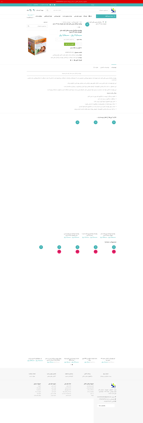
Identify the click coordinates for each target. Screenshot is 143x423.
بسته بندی (79, 39)
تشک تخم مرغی (68, 388)
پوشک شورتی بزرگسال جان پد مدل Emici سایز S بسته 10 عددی (53, 359)
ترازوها (92, 395)
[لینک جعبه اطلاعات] (105, 374)
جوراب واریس (53, 395)
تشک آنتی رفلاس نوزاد (67, 391)
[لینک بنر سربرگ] (71, 1)
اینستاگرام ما (30, 17)
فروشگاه (92, 5)
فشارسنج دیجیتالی (90, 388)
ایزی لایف (75, 57)
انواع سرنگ (39, 388)
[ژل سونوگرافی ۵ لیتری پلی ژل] (35, 301)
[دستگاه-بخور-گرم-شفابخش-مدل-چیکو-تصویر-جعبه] (37, 45)
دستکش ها (39, 389)
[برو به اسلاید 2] (70, 364)
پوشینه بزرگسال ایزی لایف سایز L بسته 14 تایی (89, 234)
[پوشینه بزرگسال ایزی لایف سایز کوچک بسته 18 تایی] (108, 176)
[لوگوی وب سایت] (113, 10)
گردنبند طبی (53, 386)
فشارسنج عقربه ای (90, 386)
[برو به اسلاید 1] (72, 364)
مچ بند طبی (54, 388)
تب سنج (92, 393)
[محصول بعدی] (77, 27)
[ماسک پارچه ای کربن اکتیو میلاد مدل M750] (71, 301)
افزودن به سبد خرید (70, 44)
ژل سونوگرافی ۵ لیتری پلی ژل (35, 358)
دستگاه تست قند (90, 389)
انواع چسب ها (38, 391)
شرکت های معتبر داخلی (65, 55)
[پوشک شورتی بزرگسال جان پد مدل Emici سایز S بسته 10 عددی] (53, 301)
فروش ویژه (30, 15)
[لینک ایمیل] (54, 5)
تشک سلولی (68, 386)
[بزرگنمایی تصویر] (103, 22)
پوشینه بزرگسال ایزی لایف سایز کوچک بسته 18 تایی (108, 234)
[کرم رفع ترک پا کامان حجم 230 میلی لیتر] (108, 301)
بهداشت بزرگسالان (68, 57)
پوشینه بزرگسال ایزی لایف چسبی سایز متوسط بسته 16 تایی (71, 234)
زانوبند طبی (54, 389)
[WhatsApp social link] (52, 5)
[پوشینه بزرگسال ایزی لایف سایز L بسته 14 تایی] (89, 176)
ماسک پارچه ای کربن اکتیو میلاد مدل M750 (71, 359)
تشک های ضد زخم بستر (66, 393)
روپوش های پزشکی (37, 395)
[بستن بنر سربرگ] (2, 1)
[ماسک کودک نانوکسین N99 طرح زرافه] (89, 301)
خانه (81, 22)
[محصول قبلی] (81, 27)
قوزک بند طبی (53, 393)
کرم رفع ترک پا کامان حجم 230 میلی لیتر (108, 359)
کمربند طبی (54, 391)
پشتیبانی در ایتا (102, 405)
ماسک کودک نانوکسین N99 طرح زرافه (89, 359)
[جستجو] (47, 10)
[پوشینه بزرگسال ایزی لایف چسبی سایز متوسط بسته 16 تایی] (71, 176)
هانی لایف (53, 57)
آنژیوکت (39, 386)
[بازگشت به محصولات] (79, 27)
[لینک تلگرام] (50, 5)
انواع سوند (39, 393)
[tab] (113, 66)
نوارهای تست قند (90, 391)
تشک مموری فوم (68, 389)
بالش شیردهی (68, 395)
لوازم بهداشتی (75, 22)
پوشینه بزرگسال (66, 22)
